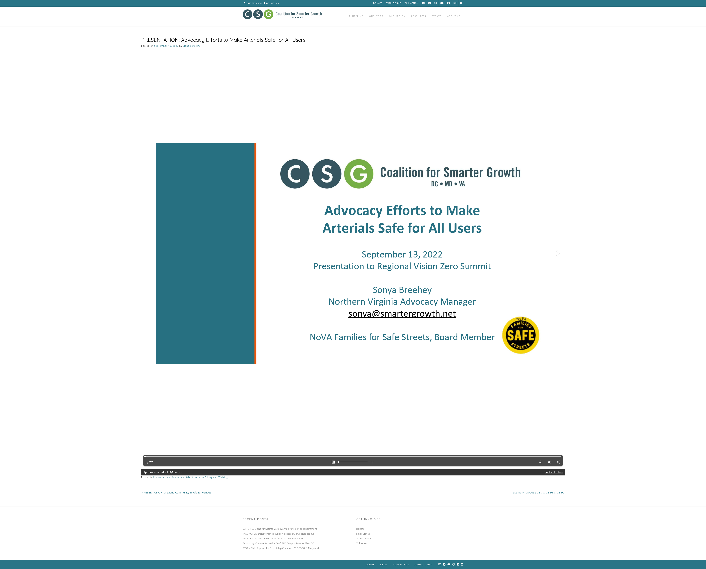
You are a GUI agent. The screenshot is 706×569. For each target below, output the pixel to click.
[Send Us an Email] (455, 3)
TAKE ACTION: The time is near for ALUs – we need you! (273, 538)
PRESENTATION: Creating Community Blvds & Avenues (176, 492)
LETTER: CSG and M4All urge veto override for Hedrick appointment (280, 528)
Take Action (411, 3)
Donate (377, 3)
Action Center (363, 538)
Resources (178, 477)
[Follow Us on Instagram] (435, 3)
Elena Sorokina (192, 45)
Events (384, 564)
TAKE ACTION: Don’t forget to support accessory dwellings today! (278, 533)
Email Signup (393, 3)
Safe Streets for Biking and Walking (207, 477)
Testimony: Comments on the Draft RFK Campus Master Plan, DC (278, 543)
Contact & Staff (423, 564)
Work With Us (401, 564)
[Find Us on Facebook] (448, 3)
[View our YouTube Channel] (441, 3)
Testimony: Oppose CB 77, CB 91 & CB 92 (537, 492)
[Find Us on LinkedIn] (429, 3)
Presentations (161, 477)
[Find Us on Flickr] (423, 3)
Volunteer (361, 543)
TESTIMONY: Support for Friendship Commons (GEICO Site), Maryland (281, 548)
